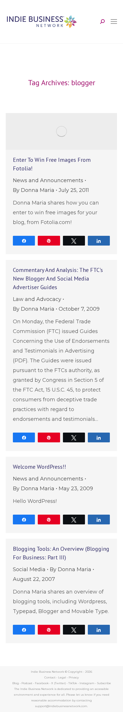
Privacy (74, 677)
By (33, 190)
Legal (62, 677)
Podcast (26, 683)
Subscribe (104, 683)
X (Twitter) (59, 683)
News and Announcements (48, 180)
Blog (15, 683)
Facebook (42, 683)
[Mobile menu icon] (113, 21)
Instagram (87, 683)
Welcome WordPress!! (39, 466)
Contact (49, 677)
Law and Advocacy (37, 299)
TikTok (72, 683)
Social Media (29, 569)
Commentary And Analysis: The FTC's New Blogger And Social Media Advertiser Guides (58, 278)
